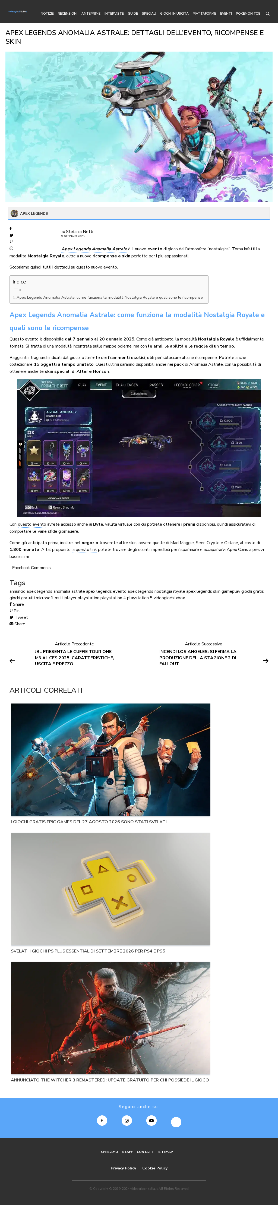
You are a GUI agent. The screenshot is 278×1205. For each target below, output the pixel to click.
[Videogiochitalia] (17, 12)
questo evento (32, 524)
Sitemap (165, 1152)
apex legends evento (106, 591)
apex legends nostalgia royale (156, 591)
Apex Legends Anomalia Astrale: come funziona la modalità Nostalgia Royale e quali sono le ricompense (110, 297)
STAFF (127, 1152)
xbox (180, 598)
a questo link (84, 550)
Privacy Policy (123, 1168)
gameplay (231, 591)
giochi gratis (252, 591)
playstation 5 (140, 598)
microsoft (45, 598)
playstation (88, 598)
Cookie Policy (155, 1168)
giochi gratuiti (22, 598)
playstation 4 (113, 598)
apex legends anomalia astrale (56, 591)
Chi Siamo (109, 1152)
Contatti (145, 1152)
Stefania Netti (79, 232)
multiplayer (66, 598)
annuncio (18, 591)
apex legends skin (203, 591)
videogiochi (164, 598)
